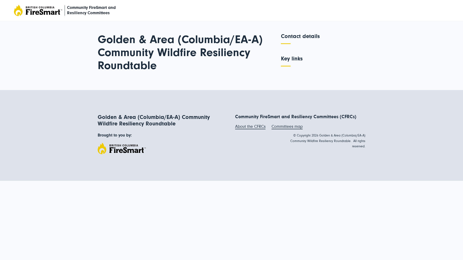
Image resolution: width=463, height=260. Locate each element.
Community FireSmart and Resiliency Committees (91, 10)
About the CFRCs (250, 126)
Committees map (287, 126)
